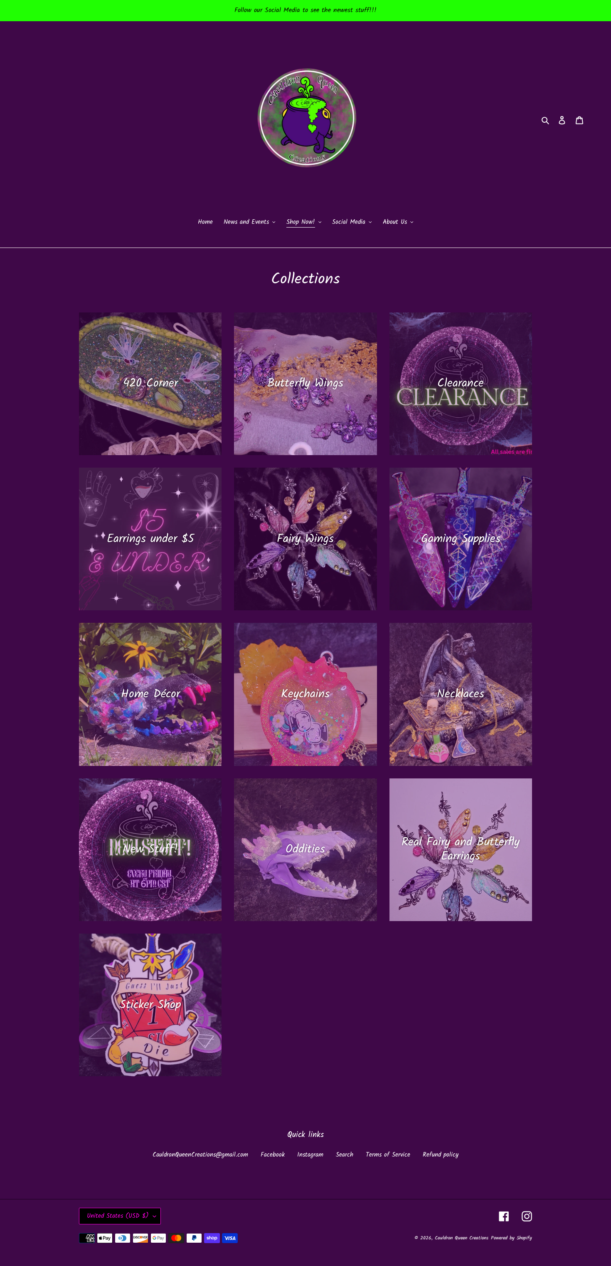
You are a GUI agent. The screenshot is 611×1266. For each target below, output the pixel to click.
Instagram (310, 1155)
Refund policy (440, 1155)
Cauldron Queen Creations (461, 1238)
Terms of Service (388, 1155)
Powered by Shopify (511, 1238)
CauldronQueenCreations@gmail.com (200, 1155)
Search (344, 1155)
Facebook (273, 1155)
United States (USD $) (118, 1216)
